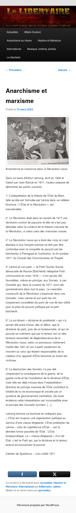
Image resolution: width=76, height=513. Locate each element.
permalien (44, 490)
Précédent (13, 70)
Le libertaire (13, 57)
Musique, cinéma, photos (41, 49)
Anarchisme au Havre (19, 40)
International (14, 49)
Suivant (64, 70)
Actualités (12, 32)
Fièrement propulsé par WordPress (38, 505)
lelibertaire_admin (50, 486)
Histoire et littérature (49, 40)
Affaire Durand (32, 32)
